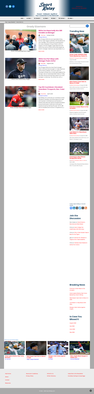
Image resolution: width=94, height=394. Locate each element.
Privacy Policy (29, 376)
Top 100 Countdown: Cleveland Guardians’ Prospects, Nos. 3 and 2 (51, 89)
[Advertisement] (79, 184)
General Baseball (52, 359)
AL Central (37, 18)
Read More (41, 51)
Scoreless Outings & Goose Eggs (76, 376)
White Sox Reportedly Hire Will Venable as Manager (50, 31)
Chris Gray (43, 35)
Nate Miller (43, 63)
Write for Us (79, 6)
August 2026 (73, 323)
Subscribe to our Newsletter (79, 8)
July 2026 (72, 326)
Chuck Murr (43, 93)
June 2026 (72, 329)
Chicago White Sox (42, 37)
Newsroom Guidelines (32, 373)
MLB (22, 18)
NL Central (62, 18)
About (6, 376)
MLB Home (8, 373)
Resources (8, 383)
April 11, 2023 (50, 93)
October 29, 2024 (50, 35)
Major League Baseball (10, 22)
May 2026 (72, 332)
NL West (70, 18)
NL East (53, 18)
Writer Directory (51, 376)
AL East (29, 18)
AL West (45, 18)
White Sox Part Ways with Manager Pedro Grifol (48, 60)
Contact (7, 380)
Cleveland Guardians (43, 95)
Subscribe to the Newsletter (75, 373)
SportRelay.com (50, 391)
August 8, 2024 (50, 63)
